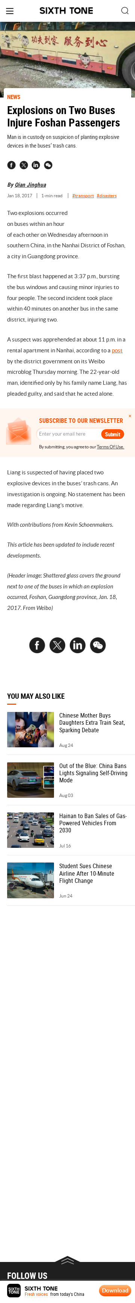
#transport (83, 195)
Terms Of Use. (110, 446)
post (117, 350)
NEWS (13, 97)
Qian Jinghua (30, 184)
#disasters (107, 195)
